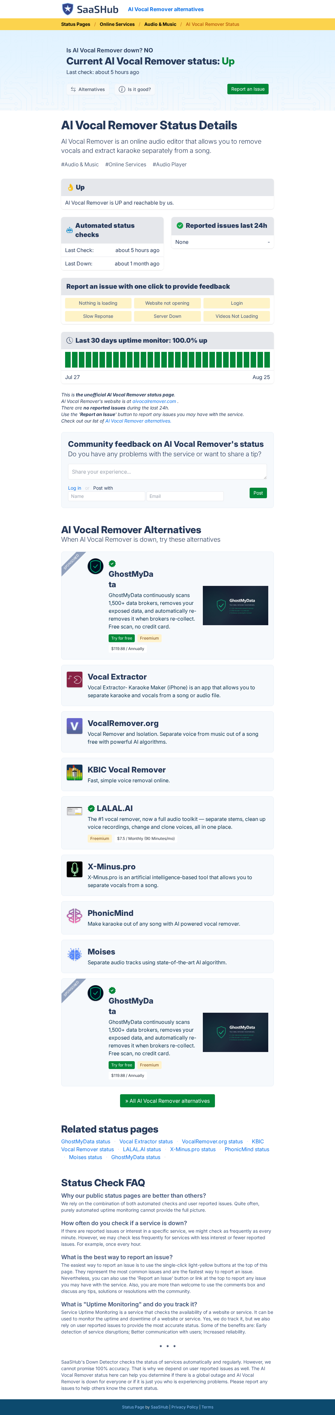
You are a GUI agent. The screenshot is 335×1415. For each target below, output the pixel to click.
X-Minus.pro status (193, 1149)
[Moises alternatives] (74, 954)
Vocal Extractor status (146, 1141)
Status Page (133, 1407)
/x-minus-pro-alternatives (98, 859)
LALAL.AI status (142, 1149)
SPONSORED (71, 561)
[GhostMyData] (95, 566)
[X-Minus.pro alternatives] (74, 869)
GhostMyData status (85, 1141)
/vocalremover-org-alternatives (105, 715)
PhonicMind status (247, 1149)
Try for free (121, 638)
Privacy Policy (184, 1407)
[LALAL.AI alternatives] (74, 811)
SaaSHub (159, 1407)
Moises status (85, 1157)
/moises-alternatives (91, 944)
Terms (207, 1407)
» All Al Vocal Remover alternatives (167, 1101)
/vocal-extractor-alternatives (102, 669)
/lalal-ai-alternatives (91, 800)
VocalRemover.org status (212, 1141)
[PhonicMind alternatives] (74, 916)
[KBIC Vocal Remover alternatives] (74, 772)
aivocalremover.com (154, 401)
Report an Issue (248, 89)
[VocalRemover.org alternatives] (74, 726)
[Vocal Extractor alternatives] (74, 679)
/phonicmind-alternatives (97, 905)
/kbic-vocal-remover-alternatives (107, 762)
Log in (75, 488)
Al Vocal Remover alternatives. (138, 421)
